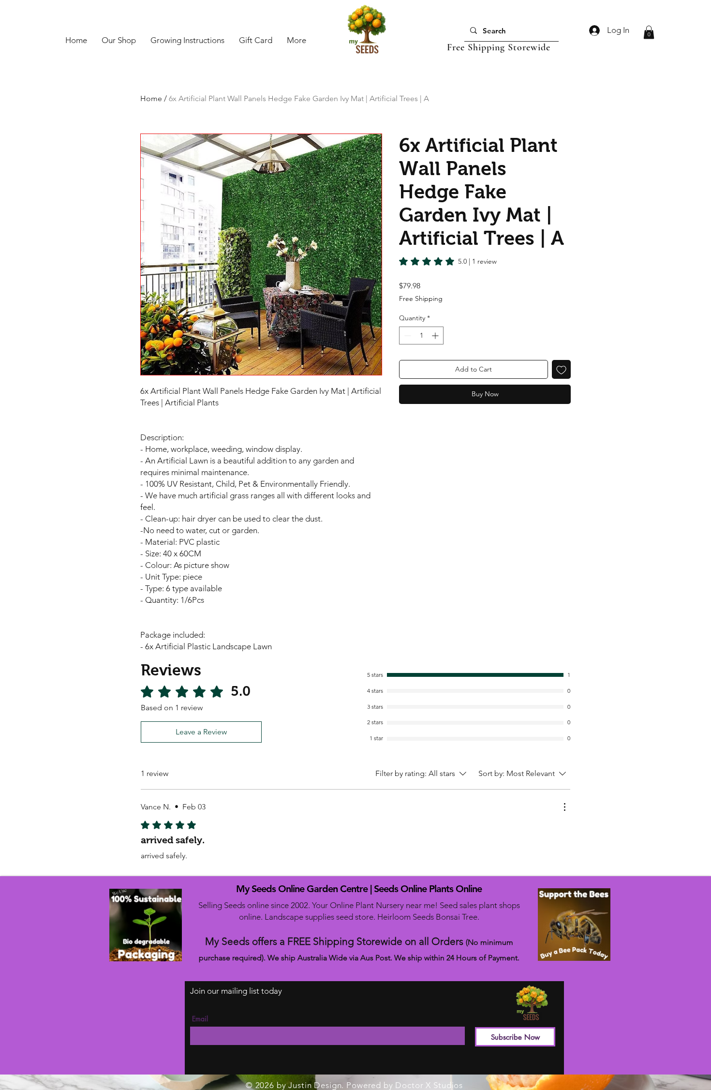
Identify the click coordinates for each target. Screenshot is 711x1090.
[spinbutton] (421, 335)
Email (200, 1018)
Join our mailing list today (236, 991)
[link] (448, 261)
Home (151, 98)
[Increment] (436, 335)
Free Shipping (421, 298)
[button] (648, 32)
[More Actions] (564, 807)
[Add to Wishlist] (561, 369)
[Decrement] (406, 335)
